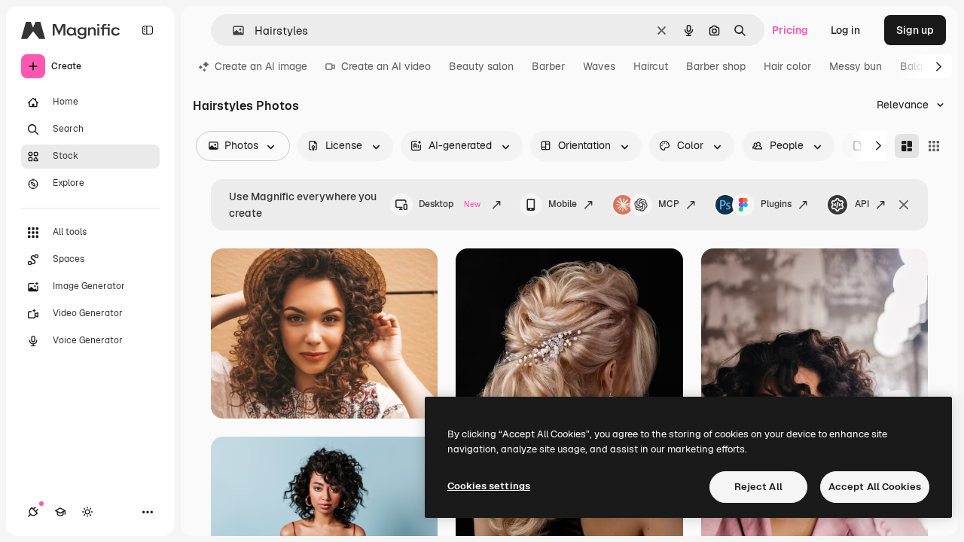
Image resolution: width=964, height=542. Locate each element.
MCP (668, 204)
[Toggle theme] (87, 512)
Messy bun (855, 66)
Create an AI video (386, 66)
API (862, 204)
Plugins (776, 204)
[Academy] (60, 512)
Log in (845, 30)
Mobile (562, 204)
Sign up (915, 30)
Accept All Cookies (874, 486)
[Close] (904, 205)
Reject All (758, 486)
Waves (599, 66)
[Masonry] (907, 146)
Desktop (449, 204)
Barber (548, 66)
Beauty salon (481, 66)
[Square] (934, 146)
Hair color (787, 66)
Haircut (650, 66)
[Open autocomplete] (232, 30)
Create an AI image (261, 66)
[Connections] (33, 512)
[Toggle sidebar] (148, 30)
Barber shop (716, 66)
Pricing (790, 30)
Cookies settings (488, 486)
